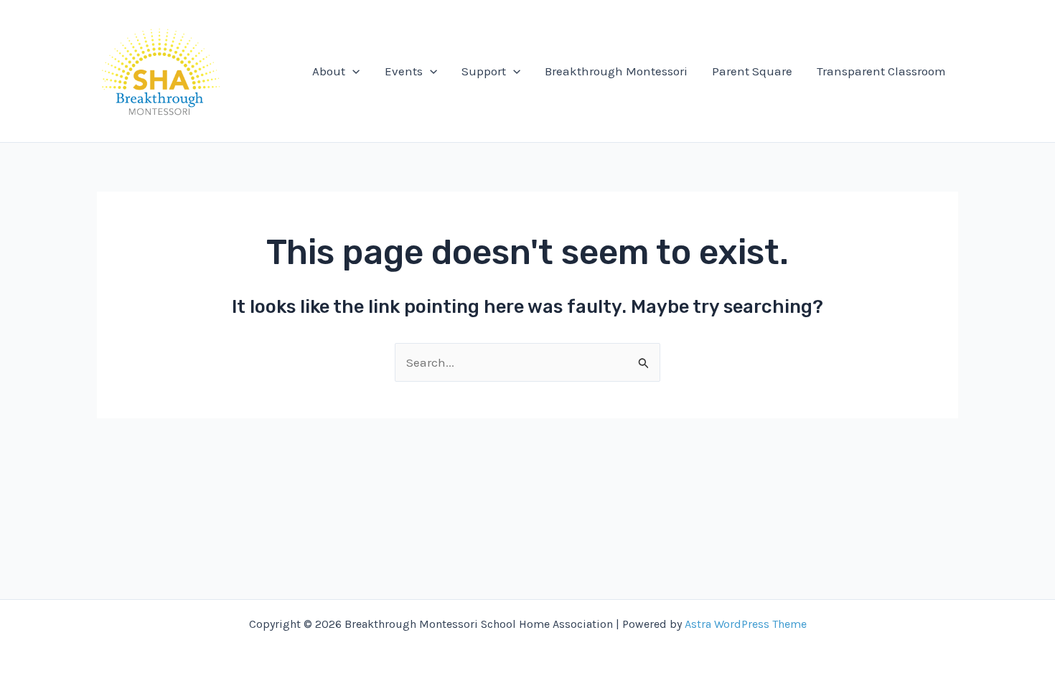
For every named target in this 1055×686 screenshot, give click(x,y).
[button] (352, 71)
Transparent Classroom (881, 71)
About (328, 71)
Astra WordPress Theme (746, 624)
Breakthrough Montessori (616, 71)
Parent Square (752, 71)
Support (483, 71)
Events (404, 71)
